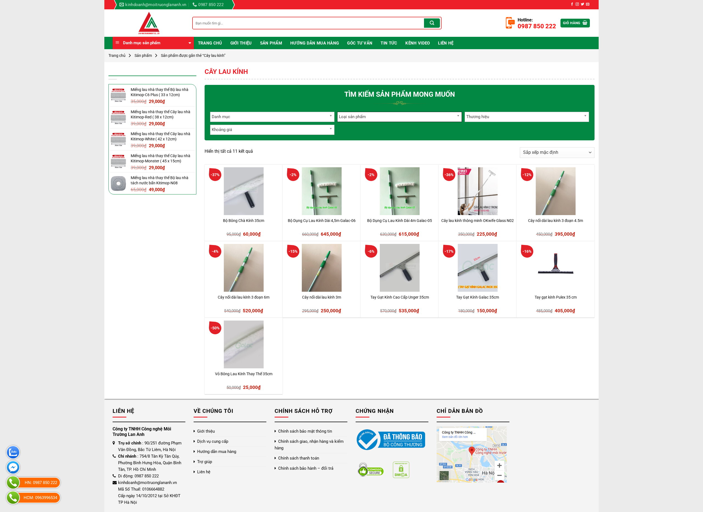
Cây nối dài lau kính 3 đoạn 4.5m (555, 220)
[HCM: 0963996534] (13, 497)
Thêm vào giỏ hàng (229, 208)
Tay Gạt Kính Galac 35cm (477, 297)
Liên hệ (445, 43)
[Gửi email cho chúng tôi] (587, 4)
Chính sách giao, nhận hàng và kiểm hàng (309, 444)
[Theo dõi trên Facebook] (572, 4)
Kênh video (417, 43)
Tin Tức (389, 43)
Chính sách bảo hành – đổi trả (305, 468)
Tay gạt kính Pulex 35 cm (556, 297)
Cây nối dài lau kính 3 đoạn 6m (243, 297)
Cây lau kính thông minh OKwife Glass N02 (477, 220)
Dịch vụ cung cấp (212, 441)
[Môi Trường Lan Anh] (148, 23)
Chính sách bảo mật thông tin (305, 431)
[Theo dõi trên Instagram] (577, 4)
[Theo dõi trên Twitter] (582, 4)
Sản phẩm (271, 43)
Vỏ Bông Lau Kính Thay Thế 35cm (243, 374)
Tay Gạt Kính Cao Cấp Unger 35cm (399, 297)
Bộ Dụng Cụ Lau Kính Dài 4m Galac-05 (399, 220)
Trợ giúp (204, 461)
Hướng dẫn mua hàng (314, 43)
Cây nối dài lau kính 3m (321, 297)
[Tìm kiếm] (432, 23)
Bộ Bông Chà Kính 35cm (243, 220)
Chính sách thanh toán (298, 458)
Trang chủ (210, 43)
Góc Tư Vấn (359, 43)
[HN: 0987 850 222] (13, 482)
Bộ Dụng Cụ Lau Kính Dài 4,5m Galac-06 (322, 220)
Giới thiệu (241, 43)
